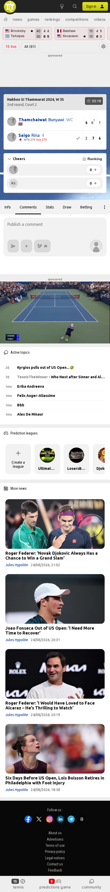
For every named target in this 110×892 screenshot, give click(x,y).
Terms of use (55, 845)
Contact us (55, 864)
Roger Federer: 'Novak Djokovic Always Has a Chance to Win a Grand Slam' (51, 555)
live (11, 46)
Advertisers (55, 839)
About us (55, 833)
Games (33, 19)
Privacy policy (55, 852)
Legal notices (55, 858)
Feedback (55, 870)
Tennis (18, 887)
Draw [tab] (67, 207)
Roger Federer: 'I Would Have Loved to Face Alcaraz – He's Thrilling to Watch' (50, 705)
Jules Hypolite (16, 565)
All (30, 46)
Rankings (52, 19)
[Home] (5, 19)
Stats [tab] (50, 207)
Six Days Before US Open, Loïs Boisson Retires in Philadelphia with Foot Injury (54, 780)
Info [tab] (8, 207)
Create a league (18, 464)
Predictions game (55, 887)
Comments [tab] (28, 207)
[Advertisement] (55, 70)
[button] (74, 6)
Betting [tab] (86, 207)
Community (92, 887)
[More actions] (104, 207)
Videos (100, 19)
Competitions (77, 19)
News (17, 19)
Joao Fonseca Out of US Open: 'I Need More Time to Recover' (49, 630)
